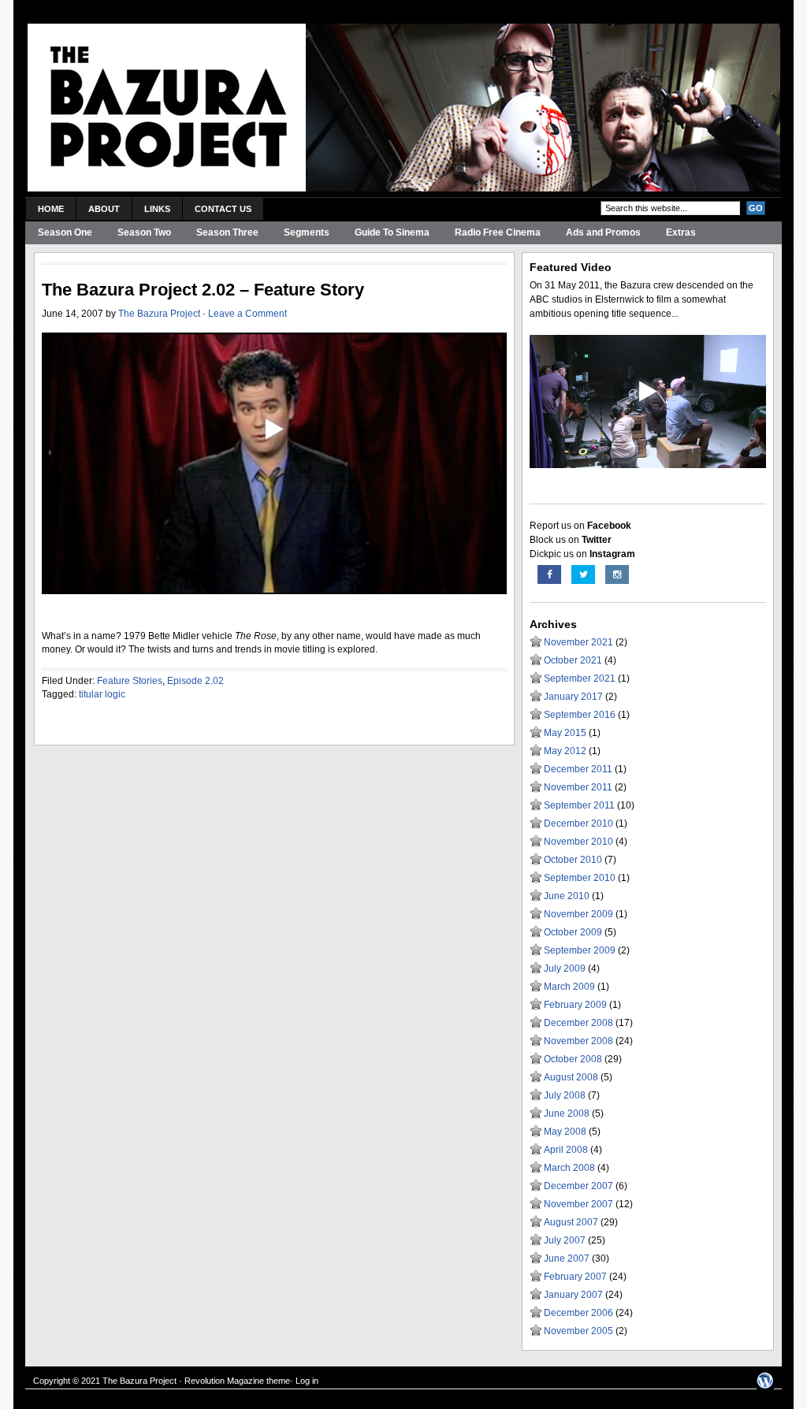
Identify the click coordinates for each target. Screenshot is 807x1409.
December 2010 (578, 823)
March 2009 (569, 986)
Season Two (144, 232)
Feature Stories (129, 680)
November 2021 (578, 642)
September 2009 (579, 950)
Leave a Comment (247, 313)
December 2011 (578, 769)
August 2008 (571, 1077)
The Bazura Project (159, 313)
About (104, 209)
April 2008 (566, 1149)
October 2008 (573, 1059)
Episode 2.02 (195, 680)
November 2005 (578, 1331)
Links (157, 209)
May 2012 (565, 751)
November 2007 (578, 1204)
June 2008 (566, 1113)
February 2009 (575, 1004)
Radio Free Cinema (498, 232)
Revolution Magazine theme (237, 1380)
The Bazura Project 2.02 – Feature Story (203, 289)
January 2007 (573, 1294)
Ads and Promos (603, 232)
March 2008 (569, 1167)
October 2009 (573, 932)
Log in (307, 1380)
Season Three (227, 232)
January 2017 (573, 696)
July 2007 (565, 1240)
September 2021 (579, 678)
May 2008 (565, 1131)
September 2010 (579, 877)
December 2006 (578, 1312)
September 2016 (579, 714)
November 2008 (578, 1041)
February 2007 (575, 1276)
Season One (65, 232)
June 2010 (566, 896)
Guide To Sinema (392, 232)
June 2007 (566, 1258)
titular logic (102, 694)
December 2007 (578, 1186)
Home (51, 209)
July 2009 (565, 968)
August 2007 (571, 1222)
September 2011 (579, 805)
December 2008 (578, 1022)
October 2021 (573, 660)
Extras (681, 232)
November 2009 (578, 914)
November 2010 (578, 841)
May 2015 (565, 732)
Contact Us (223, 209)
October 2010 (573, 859)
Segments (306, 232)
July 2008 (565, 1095)
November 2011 (578, 787)
